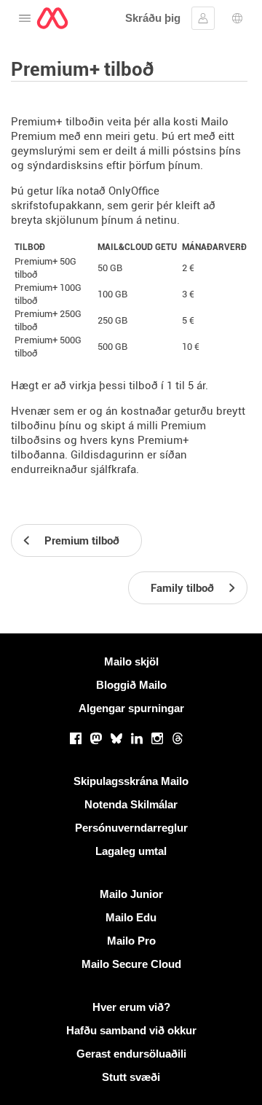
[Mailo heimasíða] (52, 18)
